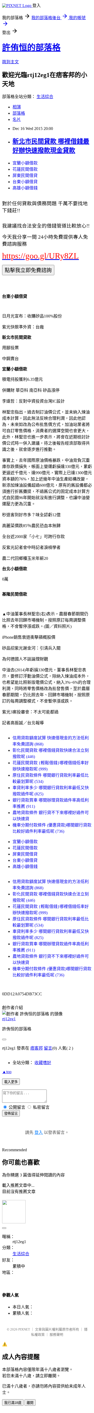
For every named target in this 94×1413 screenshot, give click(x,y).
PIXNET (24, 1329)
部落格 (19, 113)
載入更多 (11, 1082)
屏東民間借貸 (25, 175)
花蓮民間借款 (25, 169)
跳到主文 (10, 62)
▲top (6, 1072)
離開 (30, 1403)
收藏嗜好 (42, 1062)
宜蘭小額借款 (25, 163)
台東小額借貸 (25, 182)
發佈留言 (11, 1113)
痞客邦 (36, 1048)
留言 (48, 1048)
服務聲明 (56, 1334)
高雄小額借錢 (25, 188)
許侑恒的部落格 (31, 47)
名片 (17, 119)
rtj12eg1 (9, 1019)
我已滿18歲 (12, 1403)
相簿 (17, 107)
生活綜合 (45, 96)
